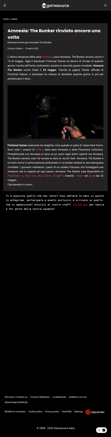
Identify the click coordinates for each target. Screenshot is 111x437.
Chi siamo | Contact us (16, 397)
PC (62, 175)
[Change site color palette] (101, 430)
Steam (80, 175)
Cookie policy (35, 411)
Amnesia (47, 56)
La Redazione (59, 397)
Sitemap (78, 411)
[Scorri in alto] (104, 427)
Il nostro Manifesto (40, 397)
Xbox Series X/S (47, 175)
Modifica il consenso (15, 411)
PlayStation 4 (15, 175)
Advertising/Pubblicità (16, 402)
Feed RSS (66, 411)
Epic (91, 175)
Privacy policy (52, 411)
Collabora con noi (78, 397)
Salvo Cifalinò (16, 48)
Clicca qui (80, 204)
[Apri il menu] (105, 5)
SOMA (39, 149)
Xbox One (30, 175)
